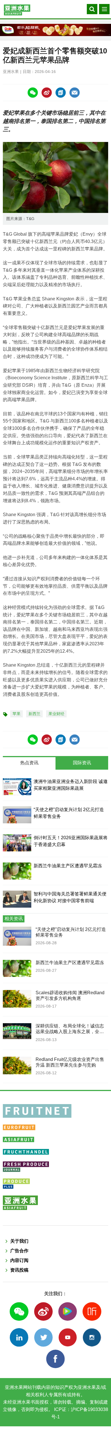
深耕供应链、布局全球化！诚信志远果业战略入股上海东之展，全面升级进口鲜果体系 (70, 1031)
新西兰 (34, 713)
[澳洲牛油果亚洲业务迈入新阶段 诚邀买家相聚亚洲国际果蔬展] (17, 786)
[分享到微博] (47, 92)
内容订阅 (19, 1260)
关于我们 (19, 1241)
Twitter (43, 1337)
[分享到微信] (33, 92)
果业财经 (56, 713)
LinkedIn (19, 1337)
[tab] (29, 763)
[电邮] (74, 92)
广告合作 (19, 1250)
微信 (19, 1311)
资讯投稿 (19, 1270)
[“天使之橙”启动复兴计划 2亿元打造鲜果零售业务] (17, 814)
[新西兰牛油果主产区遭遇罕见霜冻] (17, 871)
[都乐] (55, 30)
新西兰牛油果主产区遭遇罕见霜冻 (68, 865)
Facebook (55, 1359)
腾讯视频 (67, 1311)
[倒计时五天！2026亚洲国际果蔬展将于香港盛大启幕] (17, 842)
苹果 (16, 713)
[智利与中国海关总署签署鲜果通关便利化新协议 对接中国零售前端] (17, 899)
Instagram (92, 1337)
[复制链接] (61, 92)
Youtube (67, 1337)
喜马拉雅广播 (92, 1311)
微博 (43, 1311)
